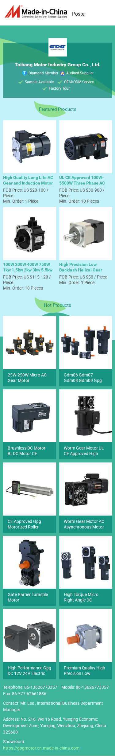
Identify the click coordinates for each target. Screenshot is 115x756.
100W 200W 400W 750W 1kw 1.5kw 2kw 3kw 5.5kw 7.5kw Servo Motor (27, 270)
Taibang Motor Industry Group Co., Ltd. (58, 65)
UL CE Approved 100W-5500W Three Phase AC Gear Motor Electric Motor (84, 183)
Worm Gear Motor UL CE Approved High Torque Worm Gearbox (85, 453)
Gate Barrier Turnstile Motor (28, 597)
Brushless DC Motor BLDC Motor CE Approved (26, 453)
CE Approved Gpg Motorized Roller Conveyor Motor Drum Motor (29, 529)
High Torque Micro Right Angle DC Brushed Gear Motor (83, 599)
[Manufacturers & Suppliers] (37, 11)
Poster (79, 13)
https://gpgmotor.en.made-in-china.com (41, 748)
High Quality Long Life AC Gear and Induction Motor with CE (28, 183)
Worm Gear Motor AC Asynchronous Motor (84, 524)
